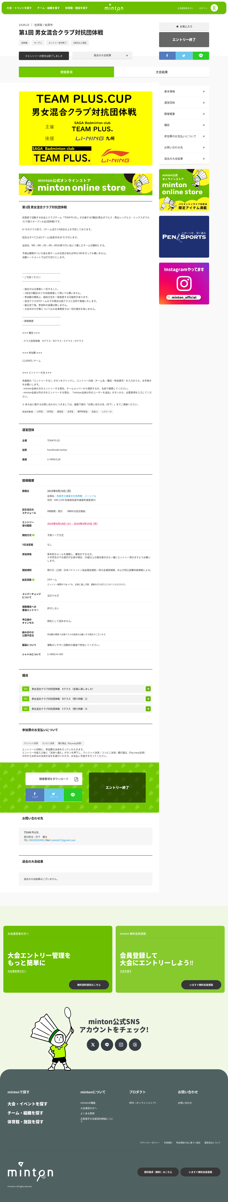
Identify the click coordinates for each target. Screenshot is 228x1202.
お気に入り (186, 26)
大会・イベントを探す (28, 1104)
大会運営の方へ (88, 1108)
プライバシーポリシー (150, 1142)
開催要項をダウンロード (54, 779)
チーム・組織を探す (25, 1113)
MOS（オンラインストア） (143, 1102)
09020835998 (36, 840)
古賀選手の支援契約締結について (96, 1120)
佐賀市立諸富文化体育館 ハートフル (76, 496)
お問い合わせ (185, 1102)
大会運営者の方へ (185, 8)
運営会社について (212, 1142)
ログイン (203, 8)
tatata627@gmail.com (63, 840)
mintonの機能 (87, 1102)
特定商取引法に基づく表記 (188, 1142)
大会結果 (162, 72)
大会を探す (126, 971)
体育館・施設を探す (26, 1122)
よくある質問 (87, 1113)
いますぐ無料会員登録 (201, 984)
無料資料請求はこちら (89, 984)
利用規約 (168, 1142)
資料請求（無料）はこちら (158, 1172)
